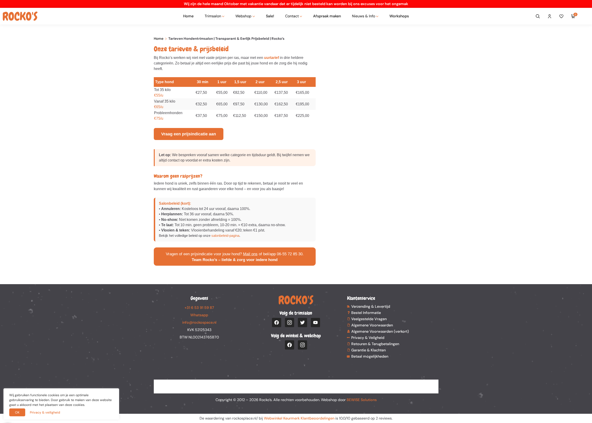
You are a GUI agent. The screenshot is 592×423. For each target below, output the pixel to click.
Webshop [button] (243, 16)
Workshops (399, 16)
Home (188, 16)
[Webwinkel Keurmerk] (296, 383)
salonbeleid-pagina (225, 235)
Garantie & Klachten (368, 350)
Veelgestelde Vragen (369, 318)
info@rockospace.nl (199, 322)
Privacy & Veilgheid (367, 337)
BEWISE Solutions (362, 399)
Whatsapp (199, 315)
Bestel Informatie (366, 312)
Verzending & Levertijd (370, 306)
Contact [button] (292, 16)
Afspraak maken (327, 16)
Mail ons (250, 254)
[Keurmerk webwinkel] (585, 16)
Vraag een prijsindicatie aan (188, 134)
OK (17, 412)
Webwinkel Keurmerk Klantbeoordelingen (299, 418)
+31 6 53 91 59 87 (199, 307)
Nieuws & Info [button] (363, 16)
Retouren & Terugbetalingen (375, 343)
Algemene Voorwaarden (372, 325)
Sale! (270, 16)
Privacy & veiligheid (45, 412)
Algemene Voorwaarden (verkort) (380, 331)
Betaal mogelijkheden (369, 356)
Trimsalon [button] (213, 16)
